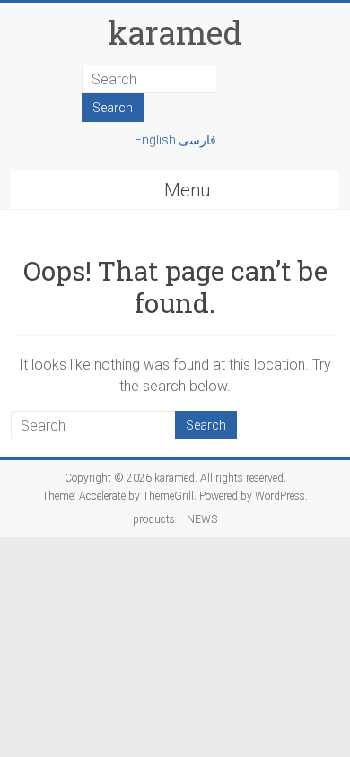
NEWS (202, 519)
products (154, 519)
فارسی (197, 140)
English (157, 140)
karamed (175, 32)
